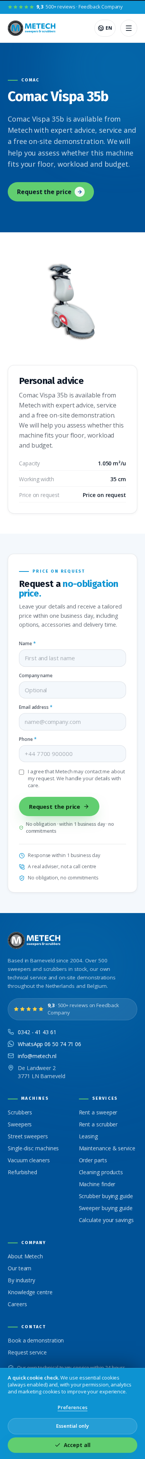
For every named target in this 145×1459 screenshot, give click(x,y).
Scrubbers (20, 1112)
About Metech (25, 1256)
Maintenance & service (107, 1148)
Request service (27, 1352)
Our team (19, 1268)
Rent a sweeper (98, 1112)
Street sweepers (28, 1136)
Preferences (72, 1407)
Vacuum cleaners (29, 1160)
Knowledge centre (30, 1292)
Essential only (72, 1425)
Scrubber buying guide (106, 1196)
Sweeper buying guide (106, 1208)
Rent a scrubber (98, 1124)
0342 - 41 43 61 (37, 1032)
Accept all (77, 1445)
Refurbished (22, 1172)
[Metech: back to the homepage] (32, 28)
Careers (17, 1304)
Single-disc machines (33, 1148)
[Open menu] (128, 28)
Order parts (93, 1160)
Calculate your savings (106, 1220)
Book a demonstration (36, 1340)
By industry (21, 1280)
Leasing (88, 1136)
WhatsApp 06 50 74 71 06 (49, 1044)
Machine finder (97, 1184)
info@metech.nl (37, 1056)
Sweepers (20, 1124)
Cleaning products (101, 1172)
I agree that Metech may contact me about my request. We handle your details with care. (76, 778)
